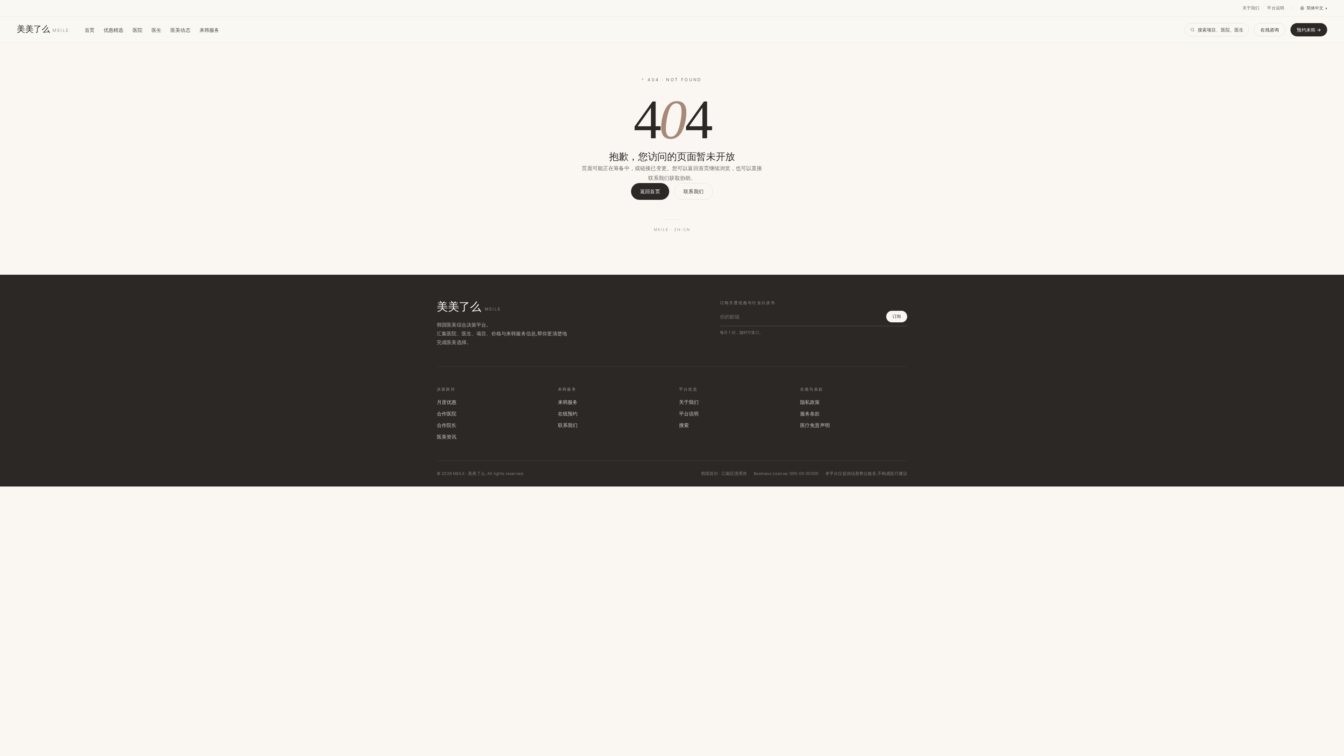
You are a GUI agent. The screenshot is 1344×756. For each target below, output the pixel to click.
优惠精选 (114, 30)
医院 (137, 30)
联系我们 (694, 191)
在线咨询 (1269, 30)
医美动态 (180, 30)
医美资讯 (447, 437)
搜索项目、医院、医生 (1221, 30)
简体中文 (1317, 7)
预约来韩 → (1309, 30)
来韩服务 (209, 30)
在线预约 (568, 413)
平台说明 (1275, 7)
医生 (156, 30)
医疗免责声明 (815, 425)
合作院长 (447, 425)
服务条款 (810, 413)
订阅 (896, 316)
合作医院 (447, 413)
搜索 (684, 425)
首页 (89, 30)
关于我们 (1251, 7)
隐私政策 (810, 402)
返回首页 (650, 191)
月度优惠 (447, 402)
